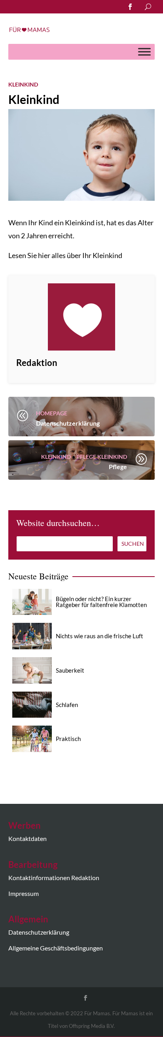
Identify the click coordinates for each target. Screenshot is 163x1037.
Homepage (51, 413)
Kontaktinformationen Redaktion (53, 877)
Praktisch (68, 738)
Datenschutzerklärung (38, 932)
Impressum (23, 893)
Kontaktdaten (27, 838)
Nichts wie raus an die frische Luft (99, 635)
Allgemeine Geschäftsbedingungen (55, 948)
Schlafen (67, 704)
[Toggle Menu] (144, 51)
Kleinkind (23, 84)
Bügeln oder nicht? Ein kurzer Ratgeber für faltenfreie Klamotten (101, 601)
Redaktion (36, 362)
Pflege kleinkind (101, 456)
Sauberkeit (70, 670)
